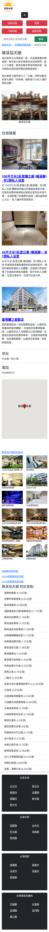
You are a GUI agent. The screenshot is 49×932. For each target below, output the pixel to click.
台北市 (13, 786)
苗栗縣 (13, 825)
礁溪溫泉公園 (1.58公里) (17, 647)
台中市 (35, 825)
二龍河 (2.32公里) (13, 677)
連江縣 (13, 916)
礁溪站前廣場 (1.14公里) (17, 617)
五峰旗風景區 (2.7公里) (16, 708)
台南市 (13, 871)
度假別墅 (36, 31)
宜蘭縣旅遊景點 (23, 44)
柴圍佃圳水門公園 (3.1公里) (18, 732)
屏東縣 (13, 877)
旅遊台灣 (6, 44)
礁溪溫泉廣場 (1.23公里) (17, 623)
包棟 (36, 23)
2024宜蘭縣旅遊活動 (13, 581)
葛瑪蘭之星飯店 (13, 319)
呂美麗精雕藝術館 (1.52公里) (19, 635)
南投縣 (35, 831)
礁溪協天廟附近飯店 (12, 452)
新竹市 (13, 804)
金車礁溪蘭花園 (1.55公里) (18, 641)
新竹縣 (35, 798)
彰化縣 (13, 831)
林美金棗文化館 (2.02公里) (18, 665)
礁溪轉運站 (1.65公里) (15, 653)
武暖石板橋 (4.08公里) (15, 762)
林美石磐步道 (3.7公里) (16, 744)
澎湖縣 (13, 910)
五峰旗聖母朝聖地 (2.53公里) (19, 696)
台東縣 (35, 904)
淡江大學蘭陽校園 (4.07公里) (19, 756)
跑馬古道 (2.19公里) (14, 671)
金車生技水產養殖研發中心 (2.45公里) (24, 683)
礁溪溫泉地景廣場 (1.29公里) (19, 629)
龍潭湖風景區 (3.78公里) (17, 750)
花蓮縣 (13, 904)
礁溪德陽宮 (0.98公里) (15, 605)
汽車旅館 (12, 31)
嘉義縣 (13, 865)
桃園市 (13, 798)
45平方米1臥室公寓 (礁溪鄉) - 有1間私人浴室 (24, 254)
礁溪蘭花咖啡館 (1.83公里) (18, 659)
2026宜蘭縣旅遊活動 (13, 576)
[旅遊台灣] (8, 5)
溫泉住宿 (12, 23)
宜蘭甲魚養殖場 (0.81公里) (18, 598)
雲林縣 (13, 838)
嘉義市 (35, 865)
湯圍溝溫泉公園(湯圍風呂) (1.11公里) (23, 611)
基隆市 (13, 792)
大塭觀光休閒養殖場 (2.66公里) (20, 702)
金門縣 (35, 910)
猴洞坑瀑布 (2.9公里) (15, 720)
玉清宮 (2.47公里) (13, 690)
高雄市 (35, 871)
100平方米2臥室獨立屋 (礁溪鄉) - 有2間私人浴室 (24, 178)
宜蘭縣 (35, 792)
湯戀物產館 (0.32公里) (15, 592)
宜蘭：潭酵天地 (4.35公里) (18, 768)
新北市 (35, 786)
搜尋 (41, 39)
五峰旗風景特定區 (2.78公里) (19, 714)
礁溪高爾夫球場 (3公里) (16, 726)
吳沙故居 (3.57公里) (14, 738)
